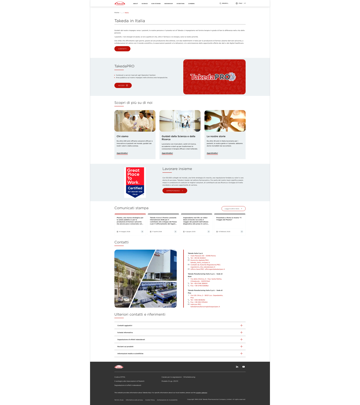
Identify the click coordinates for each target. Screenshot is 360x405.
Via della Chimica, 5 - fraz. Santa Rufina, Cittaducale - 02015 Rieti (206, 280)
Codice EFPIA (119, 377)
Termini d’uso (119, 400)
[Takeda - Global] (120, 3)
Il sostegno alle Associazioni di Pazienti (129, 381)
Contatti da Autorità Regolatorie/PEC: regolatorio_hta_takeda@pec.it (205, 266)
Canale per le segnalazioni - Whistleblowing (178, 377)
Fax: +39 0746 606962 (199, 285)
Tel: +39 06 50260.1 (198, 258)
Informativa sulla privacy (134, 400)
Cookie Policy (150, 400)
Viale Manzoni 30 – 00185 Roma (203, 256)
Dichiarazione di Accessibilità (167, 400)
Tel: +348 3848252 (197, 300)
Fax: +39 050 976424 (198, 302)
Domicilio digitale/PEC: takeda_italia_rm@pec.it (200, 261)
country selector (201, 392)
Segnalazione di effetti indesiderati (127, 385)
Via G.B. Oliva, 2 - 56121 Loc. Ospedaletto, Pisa (206, 296)
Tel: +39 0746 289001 (198, 283)
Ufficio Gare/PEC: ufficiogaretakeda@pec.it (207, 269)
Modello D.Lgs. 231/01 (170, 381)
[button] (122, 48)
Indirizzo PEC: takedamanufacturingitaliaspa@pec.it (205, 305)
